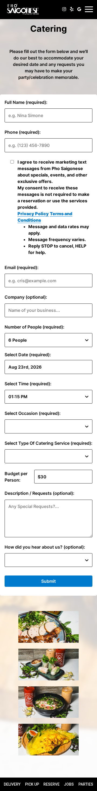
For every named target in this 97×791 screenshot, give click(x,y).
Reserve (51, 784)
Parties (85, 784)
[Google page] (79, 9)
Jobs (69, 784)
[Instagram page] (64, 9)
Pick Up (32, 784)
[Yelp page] (71, 9)
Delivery (12, 784)
